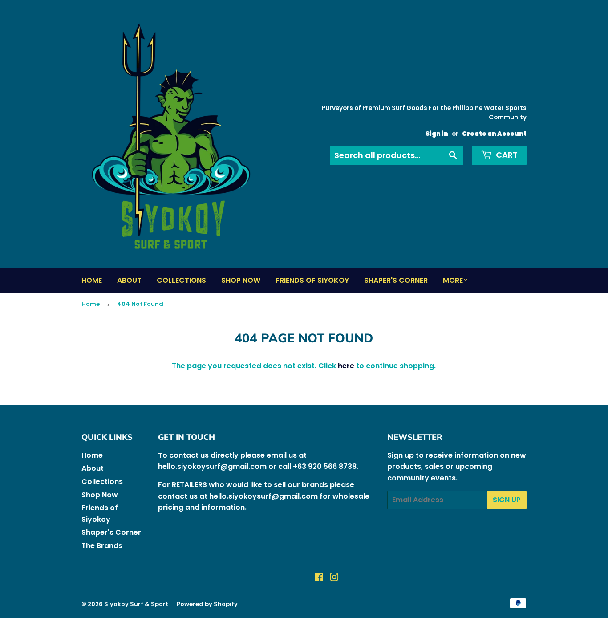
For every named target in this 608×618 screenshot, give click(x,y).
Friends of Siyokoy (312, 280)
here (346, 366)
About (129, 280)
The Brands (101, 546)
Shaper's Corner (396, 280)
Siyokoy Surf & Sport (136, 604)
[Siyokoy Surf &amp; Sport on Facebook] (319, 578)
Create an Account (494, 134)
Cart (506, 154)
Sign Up (507, 500)
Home (91, 280)
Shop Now (240, 280)
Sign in (437, 134)
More (453, 280)
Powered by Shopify (207, 604)
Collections (181, 280)
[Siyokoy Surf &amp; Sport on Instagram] (334, 578)
